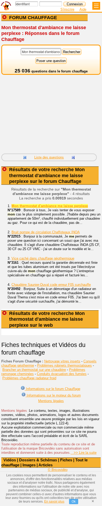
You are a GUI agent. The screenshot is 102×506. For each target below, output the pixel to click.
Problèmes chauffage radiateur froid (29, 378)
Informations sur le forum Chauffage (52, 389)
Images (29, 465)
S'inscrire (67, 9)
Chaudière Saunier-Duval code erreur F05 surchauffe (51, 285)
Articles (45, 465)
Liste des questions (49, 157)
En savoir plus (54, 501)
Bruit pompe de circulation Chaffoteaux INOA (46, 232)
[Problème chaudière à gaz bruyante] (25, 157)
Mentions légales (51, 401)
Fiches (66, 460)
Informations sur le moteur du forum (53, 395)
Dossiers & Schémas (38, 460)
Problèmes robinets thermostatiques (64, 365)
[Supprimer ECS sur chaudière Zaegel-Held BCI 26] (73, 157)
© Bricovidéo (57, 470)
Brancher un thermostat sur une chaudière (34, 370)
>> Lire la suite (84, 453)
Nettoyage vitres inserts (62, 361)
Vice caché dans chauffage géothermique (43, 258)
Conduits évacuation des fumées (62, 374)
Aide (83, 9)
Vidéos (9, 460)
